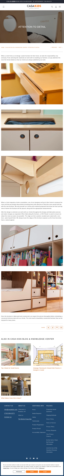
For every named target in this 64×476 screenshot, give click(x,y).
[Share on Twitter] (48, 327)
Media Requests (36, 413)
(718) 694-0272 (10, 1)
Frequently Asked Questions (51, 410)
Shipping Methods (51, 415)
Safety (34, 417)
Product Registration (38, 424)
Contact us (8, 417)
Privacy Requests (51, 430)
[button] (3, 7)
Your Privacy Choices (50, 435)
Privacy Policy (50, 426)
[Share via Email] (61, 327)
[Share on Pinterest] (57, 327)
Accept (45, 471)
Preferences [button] (41, 468)
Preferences (19, 471)
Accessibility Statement (38, 432)
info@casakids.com (10, 409)
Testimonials (35, 421)
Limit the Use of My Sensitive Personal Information (51, 450)
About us (20, 415)
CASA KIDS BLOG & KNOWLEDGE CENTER (16, 47)
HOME (2, 47)
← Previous (53, 47)
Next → (61, 47)
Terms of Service (51, 422)
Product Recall (36, 428)
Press (34, 409)
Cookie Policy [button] (6, 468)
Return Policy (50, 419)
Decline (32, 471)
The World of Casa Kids (25, 419)
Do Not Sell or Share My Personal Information (52, 442)
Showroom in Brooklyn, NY (22, 410)
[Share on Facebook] (52, 327)
